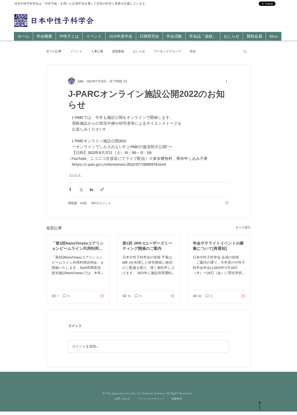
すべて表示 (243, 227)
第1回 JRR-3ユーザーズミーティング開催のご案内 (147, 246)
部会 (193, 51)
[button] (44, 36)
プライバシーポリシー (151, 398)
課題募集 (118, 51)
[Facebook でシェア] (70, 189)
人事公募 (97, 51)
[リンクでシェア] (102, 189)
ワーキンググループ (167, 51)
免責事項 (176, 398)
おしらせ (139, 51)
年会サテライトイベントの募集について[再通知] (218, 246)
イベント (76, 51)
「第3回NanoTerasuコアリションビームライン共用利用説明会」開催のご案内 (78, 246)
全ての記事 (54, 51)
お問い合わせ (122, 398)
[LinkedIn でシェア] (91, 189)
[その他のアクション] (226, 81)
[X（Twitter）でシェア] (81, 189)
